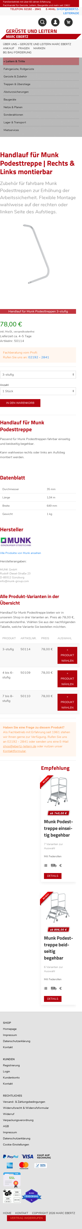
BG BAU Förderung (17, 52)
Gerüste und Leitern (31, 31)
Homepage (10, 1029)
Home (7, 1213)
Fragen (23, 48)
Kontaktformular (14, 751)
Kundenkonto (11, 1077)
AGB (6, 1126)
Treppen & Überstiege (17, 84)
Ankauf (8, 48)
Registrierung (11, 1065)
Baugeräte (10, 99)
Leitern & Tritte (15, 61)
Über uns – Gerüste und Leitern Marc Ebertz (37, 44)
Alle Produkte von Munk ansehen (20, 553)
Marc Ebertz (17, 36)
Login (6, 1071)
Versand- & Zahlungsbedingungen (24, 1102)
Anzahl (4, 385)
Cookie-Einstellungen (16, 1144)
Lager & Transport (15, 122)
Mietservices (11, 130)
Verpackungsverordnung (18, 1120)
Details (52, 876)
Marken (39, 48)
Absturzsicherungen (16, 92)
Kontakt (8, 1047)
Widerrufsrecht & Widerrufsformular (26, 1108)
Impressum (10, 1035)
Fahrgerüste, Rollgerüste (19, 69)
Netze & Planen (13, 107)
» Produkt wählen (67, 655)
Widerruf (8, 1114)
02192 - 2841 (38, 357)
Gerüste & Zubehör (15, 76)
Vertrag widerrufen (26, 1218)
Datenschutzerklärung (16, 1041)
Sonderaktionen (13, 115)
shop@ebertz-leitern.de (19, 746)
